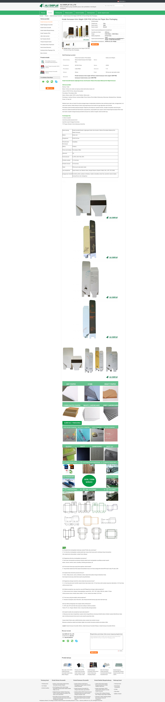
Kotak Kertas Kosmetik (45, 27)
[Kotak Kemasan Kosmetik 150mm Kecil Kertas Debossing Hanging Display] (93, 665)
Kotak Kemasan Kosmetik (56, 16)
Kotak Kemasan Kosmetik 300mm (107, 626)
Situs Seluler (118, 693)
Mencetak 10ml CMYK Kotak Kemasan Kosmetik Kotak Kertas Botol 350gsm (67, 672)
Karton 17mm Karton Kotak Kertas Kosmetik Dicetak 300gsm (61, 684)
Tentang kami (45, 683)
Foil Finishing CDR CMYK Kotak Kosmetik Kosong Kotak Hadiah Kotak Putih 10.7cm (62, 688)
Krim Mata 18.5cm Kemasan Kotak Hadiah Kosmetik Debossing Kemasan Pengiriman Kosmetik (62, 698)
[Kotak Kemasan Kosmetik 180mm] (42, 72)
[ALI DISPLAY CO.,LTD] (49, 5)
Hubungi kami (91, 12)
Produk (50, 12)
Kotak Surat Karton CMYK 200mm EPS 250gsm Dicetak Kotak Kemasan (102, 690)
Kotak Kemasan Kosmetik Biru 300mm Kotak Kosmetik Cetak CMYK (118, 672)
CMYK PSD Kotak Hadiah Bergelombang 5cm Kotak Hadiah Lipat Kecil (101, 685)
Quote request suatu (103, 12)
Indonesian (122, 1)
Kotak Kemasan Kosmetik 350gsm (91, 626)
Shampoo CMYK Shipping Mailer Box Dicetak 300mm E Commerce (103, 698)
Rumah (43, 12)
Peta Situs (116, 691)
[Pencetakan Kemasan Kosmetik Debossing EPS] (42, 61)
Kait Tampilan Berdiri (45, 39)
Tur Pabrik (44, 686)
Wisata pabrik (69, 12)
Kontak (96, 44)
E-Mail (115, 689)
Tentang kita (58, 12)
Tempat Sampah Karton (45, 41)
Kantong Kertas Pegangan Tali (47, 50)
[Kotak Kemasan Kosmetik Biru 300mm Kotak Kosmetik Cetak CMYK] (119, 665)
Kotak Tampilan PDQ (45, 33)
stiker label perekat (44, 36)
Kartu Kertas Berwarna (45, 47)
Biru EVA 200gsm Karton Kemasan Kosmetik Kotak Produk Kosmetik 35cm (106, 672)
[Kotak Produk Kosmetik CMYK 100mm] (42, 66)
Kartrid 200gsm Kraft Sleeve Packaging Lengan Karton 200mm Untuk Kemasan (82, 685)
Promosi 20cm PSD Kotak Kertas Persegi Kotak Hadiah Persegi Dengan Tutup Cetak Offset (80, 673)
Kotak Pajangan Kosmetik (46, 24)
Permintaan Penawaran (117, 686)
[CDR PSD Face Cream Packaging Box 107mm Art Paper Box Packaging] (75, 31)
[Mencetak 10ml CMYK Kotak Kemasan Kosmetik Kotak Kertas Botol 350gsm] (68, 665)
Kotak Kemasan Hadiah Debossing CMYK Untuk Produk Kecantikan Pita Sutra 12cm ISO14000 (61, 693)
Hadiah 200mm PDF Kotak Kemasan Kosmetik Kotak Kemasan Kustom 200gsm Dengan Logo (83, 693)
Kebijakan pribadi (44, 700)
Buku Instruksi (43, 53)
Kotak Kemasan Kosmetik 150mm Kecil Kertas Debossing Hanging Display (93, 672)
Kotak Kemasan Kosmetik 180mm (74, 626)
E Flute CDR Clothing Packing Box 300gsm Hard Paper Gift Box (103, 694)
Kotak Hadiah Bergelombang (47, 30)
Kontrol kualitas (80, 12)
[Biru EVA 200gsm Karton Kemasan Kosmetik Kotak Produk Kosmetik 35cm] (106, 665)
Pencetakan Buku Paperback (47, 44)
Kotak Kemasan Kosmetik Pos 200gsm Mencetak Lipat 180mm (82, 689)
